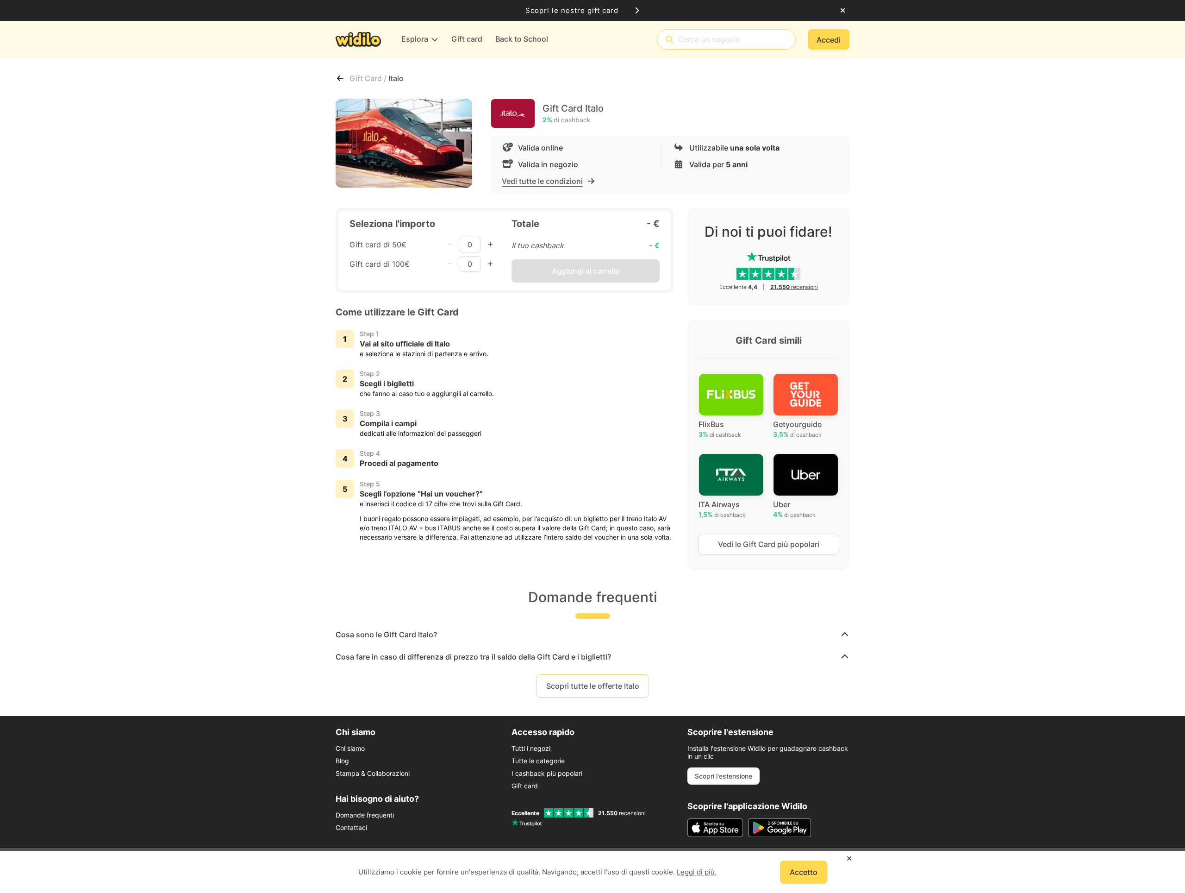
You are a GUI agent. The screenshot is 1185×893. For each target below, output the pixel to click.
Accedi (829, 39)
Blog (342, 761)
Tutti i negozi (530, 748)
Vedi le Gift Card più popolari (768, 544)
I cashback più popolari (546, 773)
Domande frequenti (365, 815)
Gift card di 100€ (379, 264)
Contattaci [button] (351, 827)
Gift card (524, 786)
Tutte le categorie (538, 761)
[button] (592, 634)
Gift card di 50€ (377, 244)
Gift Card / (368, 78)
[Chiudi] (843, 11)
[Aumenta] (490, 245)
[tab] (592, 634)
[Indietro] (340, 78)
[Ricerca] (669, 39)
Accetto (803, 872)
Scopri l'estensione (723, 776)
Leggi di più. (697, 872)
